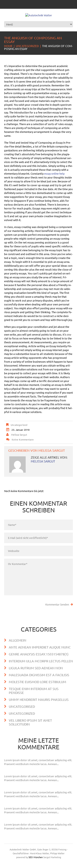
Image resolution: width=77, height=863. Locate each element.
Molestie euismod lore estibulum (37, 682)
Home (8, 46)
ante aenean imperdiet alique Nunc (40, 647)
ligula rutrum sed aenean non (36, 668)
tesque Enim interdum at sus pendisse (34, 691)
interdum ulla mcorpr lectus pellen (41, 661)
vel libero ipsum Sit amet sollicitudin (30, 722)
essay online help (54, 173)
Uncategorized (27, 46)
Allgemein (17, 640)
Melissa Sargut (19, 434)
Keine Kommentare (23, 439)
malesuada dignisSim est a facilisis (39, 675)
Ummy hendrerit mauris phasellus (39, 699)
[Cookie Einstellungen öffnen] (7, 858)
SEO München (36, 857)
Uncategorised (22, 706)
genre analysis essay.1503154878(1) (38, 654)
